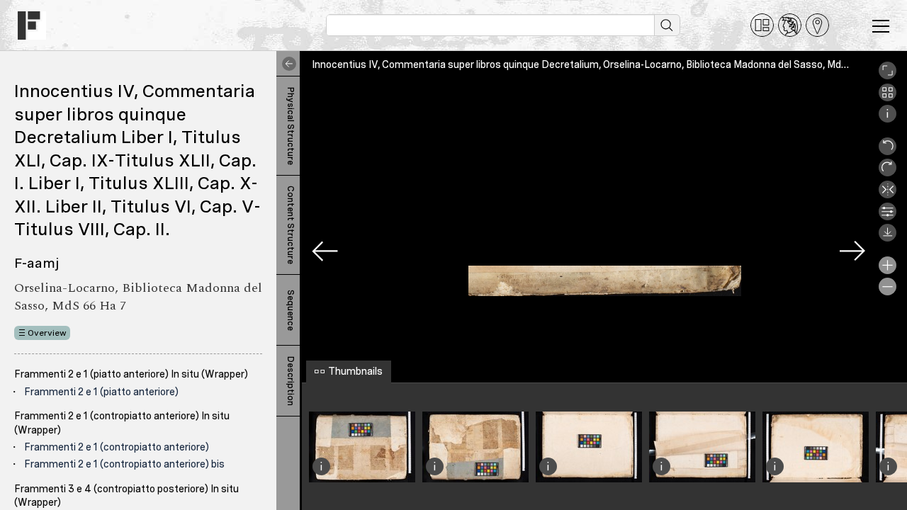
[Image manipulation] (887, 216)
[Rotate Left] (887, 151)
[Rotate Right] (887, 172)
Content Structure (290, 225)
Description (290, 381)
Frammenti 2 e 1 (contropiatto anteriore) (116, 447)
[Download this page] (887, 238)
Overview (47, 333)
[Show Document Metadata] (887, 119)
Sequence (290, 310)
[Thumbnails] (887, 97)
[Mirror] (887, 194)
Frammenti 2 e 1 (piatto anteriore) (101, 391)
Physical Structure (290, 126)
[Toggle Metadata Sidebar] (286, 64)
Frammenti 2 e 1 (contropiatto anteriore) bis (124, 464)
